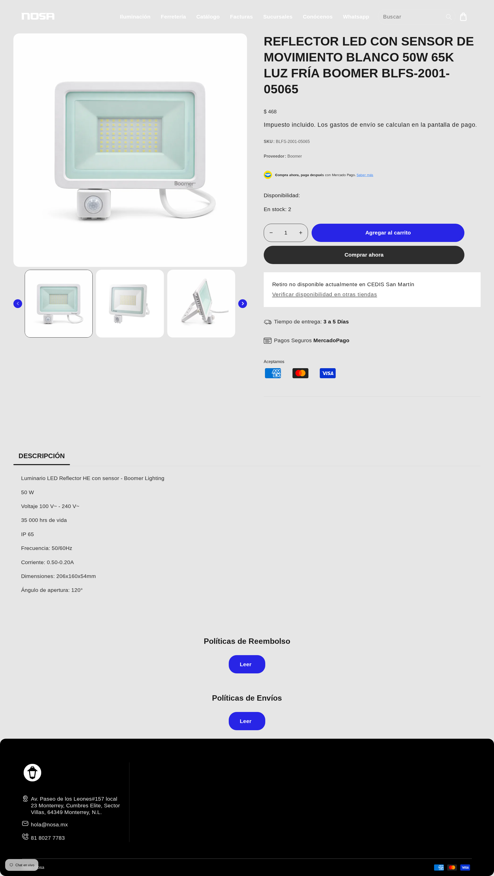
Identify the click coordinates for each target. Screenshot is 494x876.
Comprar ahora (364, 255)
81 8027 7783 (48, 838)
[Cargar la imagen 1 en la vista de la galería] (59, 304)
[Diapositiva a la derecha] (242, 303)
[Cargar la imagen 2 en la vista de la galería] (130, 304)
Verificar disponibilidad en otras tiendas (324, 294)
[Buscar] (449, 17)
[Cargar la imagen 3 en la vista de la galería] (201, 304)
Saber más (365, 174)
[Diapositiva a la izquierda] (17, 303)
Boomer (294, 156)
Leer (245, 664)
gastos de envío (353, 124)
